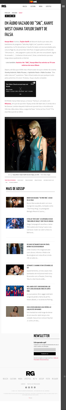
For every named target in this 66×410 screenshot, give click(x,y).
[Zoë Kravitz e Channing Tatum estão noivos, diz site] (15, 275)
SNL (6, 182)
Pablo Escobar (29, 180)
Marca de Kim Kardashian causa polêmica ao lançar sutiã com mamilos (39, 308)
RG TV (35, 379)
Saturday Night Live (49, 180)
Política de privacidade (33, 384)
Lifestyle (48, 6)
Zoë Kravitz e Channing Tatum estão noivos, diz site (40, 267)
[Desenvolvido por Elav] (30, 398)
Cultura (33, 6)
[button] (52, 145)
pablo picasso (38, 180)
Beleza (25, 6)
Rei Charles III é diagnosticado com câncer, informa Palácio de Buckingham (38, 246)
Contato (23, 384)
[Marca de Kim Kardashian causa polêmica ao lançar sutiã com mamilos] (15, 316)
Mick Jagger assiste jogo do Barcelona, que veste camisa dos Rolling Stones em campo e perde (39, 289)
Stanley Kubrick (13, 182)
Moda (40, 6)
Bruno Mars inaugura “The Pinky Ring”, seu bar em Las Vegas (39, 199)
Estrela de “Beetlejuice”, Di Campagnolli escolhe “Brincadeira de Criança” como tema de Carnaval (40, 220)
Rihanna (8, 103)
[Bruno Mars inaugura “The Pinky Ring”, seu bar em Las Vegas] (15, 207)
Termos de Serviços (44, 359)
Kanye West (20, 180)
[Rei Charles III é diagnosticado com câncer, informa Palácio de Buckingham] (15, 253)
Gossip (20, 12)
